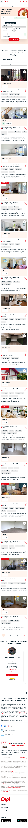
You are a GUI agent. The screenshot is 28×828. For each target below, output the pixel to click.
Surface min (17, 28)
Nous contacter (13, 674)
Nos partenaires (4, 807)
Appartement (12, 33)
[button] (15, 23)
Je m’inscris (22, 757)
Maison (5, 33)
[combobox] (16, 23)
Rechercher (15, 39)
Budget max (5, 28)
